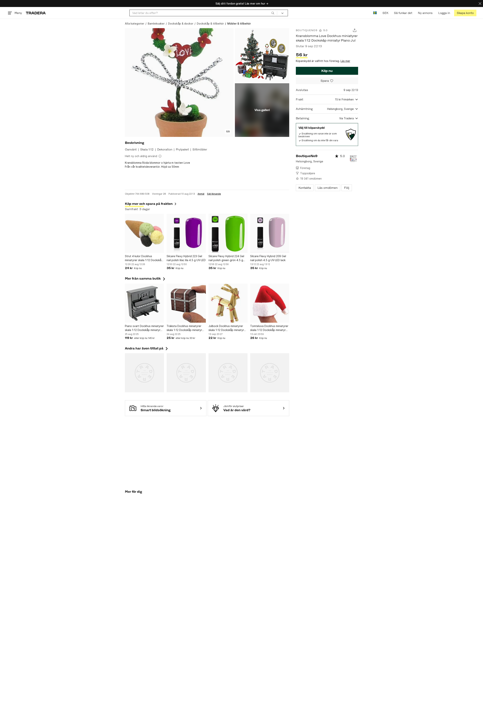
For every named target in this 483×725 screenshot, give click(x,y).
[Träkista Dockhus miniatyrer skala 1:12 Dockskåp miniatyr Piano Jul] (186, 303)
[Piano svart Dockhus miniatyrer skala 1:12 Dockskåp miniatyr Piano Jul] (144, 303)
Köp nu (327, 71)
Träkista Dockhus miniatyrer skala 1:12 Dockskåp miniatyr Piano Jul (184, 328)
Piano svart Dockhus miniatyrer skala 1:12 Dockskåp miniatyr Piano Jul (144, 328)
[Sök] (273, 13)
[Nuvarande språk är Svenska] (375, 13)
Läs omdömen (328, 187)
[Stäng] (480, 3)
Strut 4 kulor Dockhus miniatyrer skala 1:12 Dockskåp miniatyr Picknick (144, 258)
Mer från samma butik (145, 278)
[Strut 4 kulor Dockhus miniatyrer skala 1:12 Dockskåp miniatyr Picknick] (144, 233)
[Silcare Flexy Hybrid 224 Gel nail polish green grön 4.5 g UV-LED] (228, 233)
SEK (385, 13)
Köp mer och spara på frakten (149, 204)
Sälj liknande (214, 194)
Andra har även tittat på (147, 348)
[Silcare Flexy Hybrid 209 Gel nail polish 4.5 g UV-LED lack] (269, 233)
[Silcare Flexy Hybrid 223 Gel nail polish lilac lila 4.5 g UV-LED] (186, 233)
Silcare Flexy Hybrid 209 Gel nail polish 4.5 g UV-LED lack (268, 258)
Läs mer (345, 60)
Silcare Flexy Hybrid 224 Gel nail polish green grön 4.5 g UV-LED (226, 258)
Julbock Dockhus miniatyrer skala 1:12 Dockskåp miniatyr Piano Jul (226, 328)
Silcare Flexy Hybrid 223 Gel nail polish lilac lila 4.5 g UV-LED (186, 258)
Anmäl (201, 194)
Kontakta (304, 187)
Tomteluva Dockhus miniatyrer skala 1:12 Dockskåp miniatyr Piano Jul (269, 328)
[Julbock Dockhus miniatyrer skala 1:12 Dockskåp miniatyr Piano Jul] (228, 303)
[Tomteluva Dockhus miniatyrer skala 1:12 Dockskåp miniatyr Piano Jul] (269, 303)
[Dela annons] (354, 30)
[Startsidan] (36, 13)
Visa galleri (262, 110)
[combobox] (203, 13)
